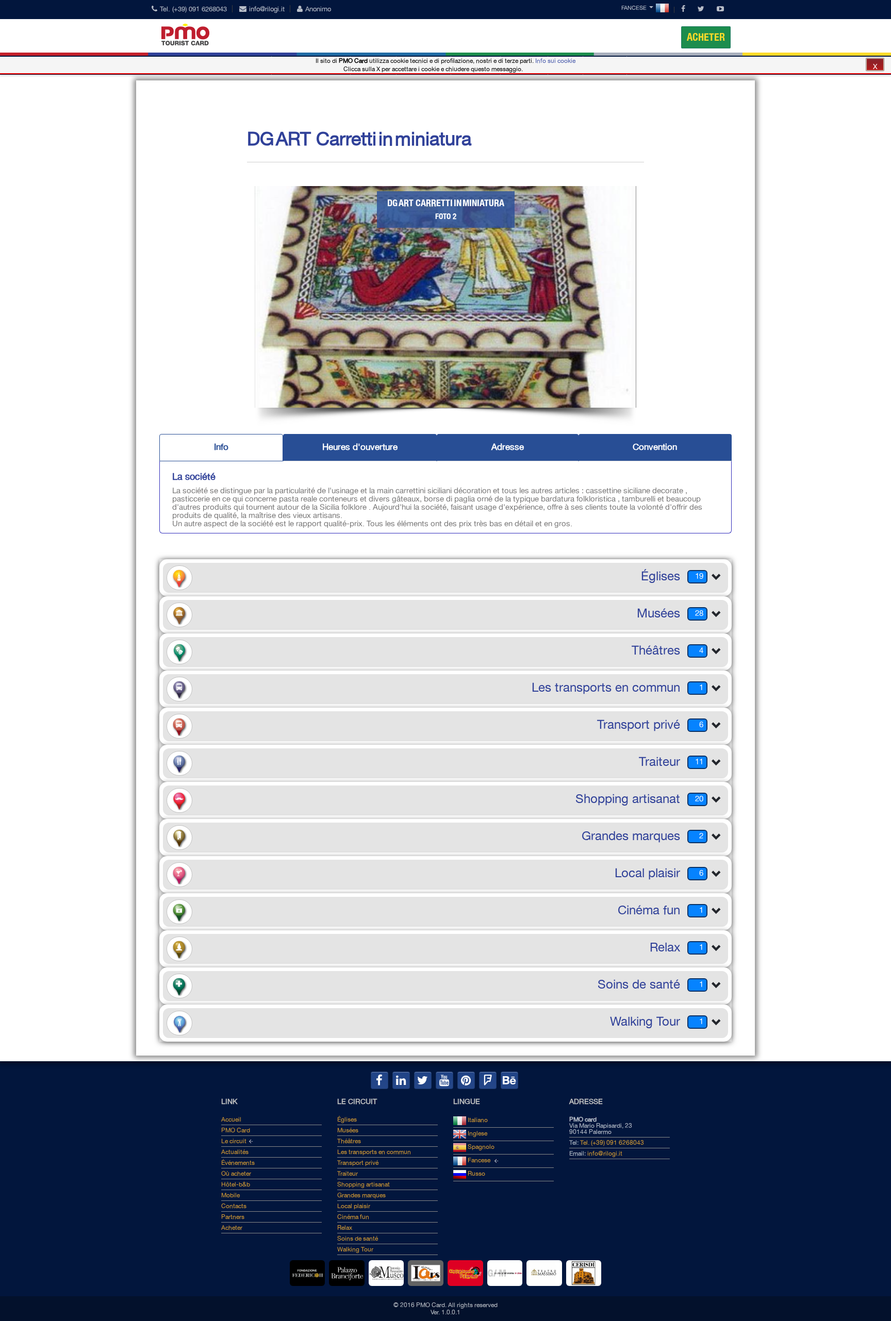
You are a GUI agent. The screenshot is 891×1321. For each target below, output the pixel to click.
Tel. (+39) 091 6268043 (193, 9)
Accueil (231, 1119)
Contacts (233, 1206)
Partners (232, 1216)
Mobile (230, 1195)
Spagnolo (480, 1146)
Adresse (507, 447)
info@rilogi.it (267, 9)
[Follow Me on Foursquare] (488, 1080)
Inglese (476, 1133)
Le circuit (233, 1141)
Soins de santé (357, 1238)
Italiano (477, 1120)
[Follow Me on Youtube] (444, 1080)
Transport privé (357, 1162)
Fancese (634, 8)
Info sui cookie (555, 60)
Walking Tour (355, 1249)
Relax (344, 1227)
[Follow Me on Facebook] (379, 1080)
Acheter (706, 37)
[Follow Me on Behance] (509, 1080)
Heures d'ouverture (360, 447)
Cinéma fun (353, 1216)
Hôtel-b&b (235, 1184)
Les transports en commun (374, 1152)
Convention (655, 447)
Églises (347, 1119)
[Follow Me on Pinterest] (466, 1080)
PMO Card (235, 1130)
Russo (475, 1173)
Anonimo (318, 9)
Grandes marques (361, 1195)
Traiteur (347, 1173)
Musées (347, 1130)
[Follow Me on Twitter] (423, 1080)
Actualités (235, 1152)
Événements (238, 1162)
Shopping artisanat (363, 1184)
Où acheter (236, 1173)
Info (221, 447)
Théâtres (349, 1141)
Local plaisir (353, 1206)
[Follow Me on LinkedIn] (401, 1080)
